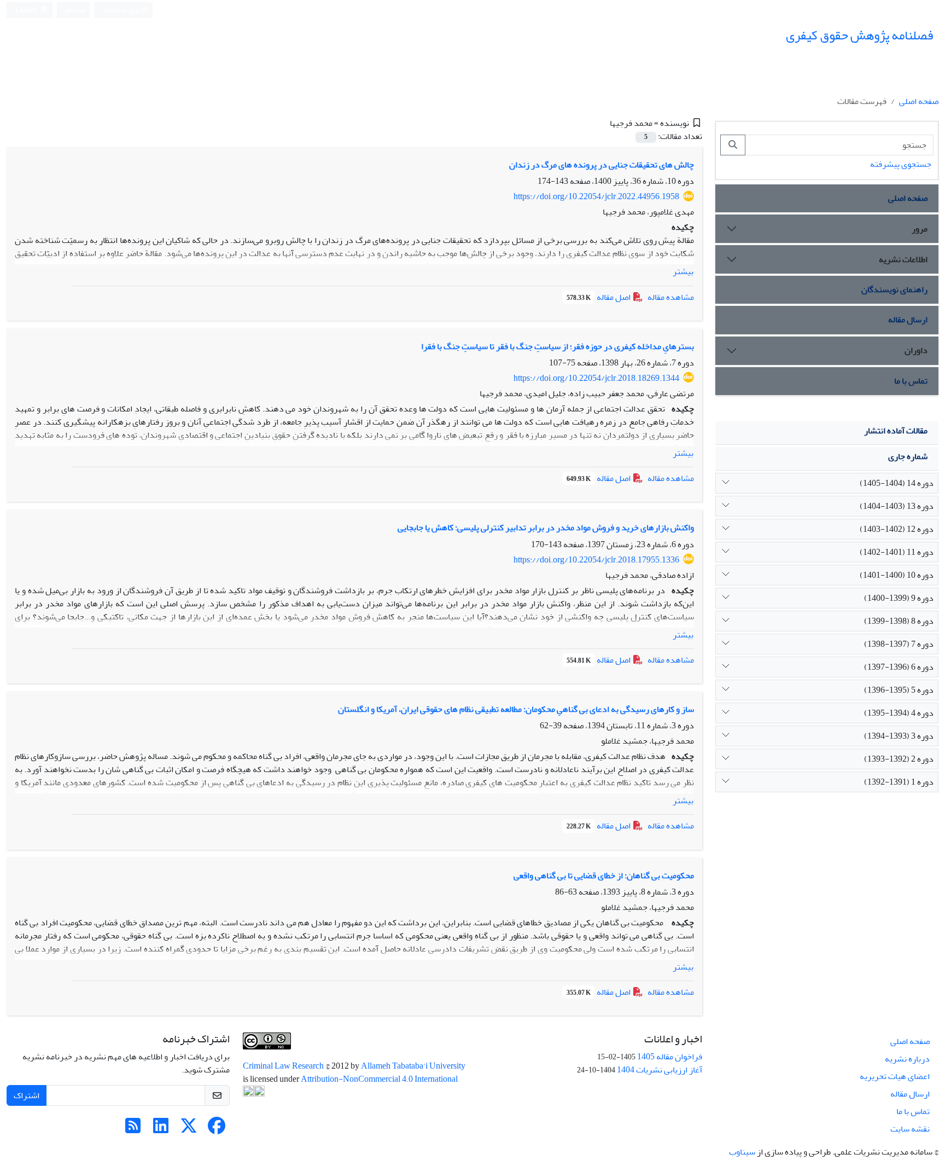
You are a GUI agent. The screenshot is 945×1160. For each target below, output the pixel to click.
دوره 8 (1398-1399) (899, 621)
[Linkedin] (161, 1129)
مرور (920, 229)
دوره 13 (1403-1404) (897, 506)
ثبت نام (75, 9)
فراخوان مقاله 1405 (669, 1056)
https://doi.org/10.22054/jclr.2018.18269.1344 (596, 378)
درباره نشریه (907, 1059)
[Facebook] (216, 1129)
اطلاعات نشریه (903, 259)
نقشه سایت (910, 1129)
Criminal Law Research (284, 1066)
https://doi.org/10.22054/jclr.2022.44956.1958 (596, 196)
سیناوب (742, 1152)
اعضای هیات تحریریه (895, 1076)
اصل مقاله (599, 297)
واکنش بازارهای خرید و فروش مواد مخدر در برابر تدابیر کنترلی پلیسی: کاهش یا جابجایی (546, 527)
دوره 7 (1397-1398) (899, 644)
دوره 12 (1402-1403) (897, 529)
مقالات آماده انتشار (896, 430)
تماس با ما (911, 381)
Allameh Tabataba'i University (413, 1066)
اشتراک (26, 1095)
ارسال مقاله (908, 319)
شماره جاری (908, 456)
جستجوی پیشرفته (900, 164)
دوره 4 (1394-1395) (899, 713)
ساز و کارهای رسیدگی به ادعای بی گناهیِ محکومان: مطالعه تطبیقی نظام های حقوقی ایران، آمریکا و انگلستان (516, 709)
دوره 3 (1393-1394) (899, 736)
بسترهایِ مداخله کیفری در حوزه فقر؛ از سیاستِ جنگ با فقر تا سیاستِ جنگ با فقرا (557, 346)
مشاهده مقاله (671, 297)
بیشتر (683, 271)
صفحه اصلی (918, 101)
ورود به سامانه (122, 10)
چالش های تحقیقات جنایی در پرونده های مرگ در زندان (601, 164)
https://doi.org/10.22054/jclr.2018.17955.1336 (596, 560)
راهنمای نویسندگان (894, 289)
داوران (916, 350)
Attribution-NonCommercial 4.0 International (379, 1079)
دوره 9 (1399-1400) (899, 598)
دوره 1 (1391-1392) (899, 782)
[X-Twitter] (189, 1129)
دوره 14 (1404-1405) (897, 483)
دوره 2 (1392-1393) (899, 759)
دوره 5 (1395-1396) (899, 690)
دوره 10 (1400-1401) (897, 575)
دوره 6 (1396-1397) (899, 667)
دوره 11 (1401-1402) (897, 552)
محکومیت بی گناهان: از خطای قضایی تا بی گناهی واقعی (604, 875)
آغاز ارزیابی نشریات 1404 (659, 1070)
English (26, 10)
